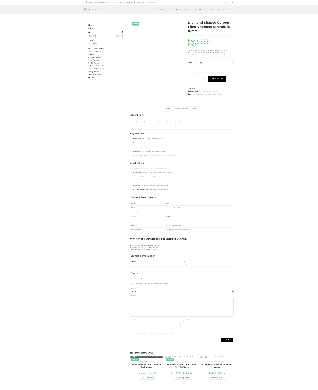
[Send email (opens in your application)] (231, 2)
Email (185, 320)
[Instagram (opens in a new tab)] (228, 2)
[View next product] (232, 22)
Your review (134, 295)
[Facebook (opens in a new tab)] (225, 2)
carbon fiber (198, 94)
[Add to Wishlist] (204, 79)
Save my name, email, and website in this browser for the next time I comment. (151, 333)
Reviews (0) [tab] (195, 108)
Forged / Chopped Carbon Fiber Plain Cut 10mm (182, 365)
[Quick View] (138, 377)
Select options (147, 378)
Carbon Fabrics (205, 91)
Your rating (134, 288)
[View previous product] (227, 22)
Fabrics (215, 91)
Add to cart (217, 79)
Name (132, 320)
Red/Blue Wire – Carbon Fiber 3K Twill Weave (146, 365)
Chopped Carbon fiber (213, 94)
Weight (191, 62)
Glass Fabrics (220, 361)
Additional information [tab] (182, 108)
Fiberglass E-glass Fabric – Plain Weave (217, 365)
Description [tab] (169, 108)
